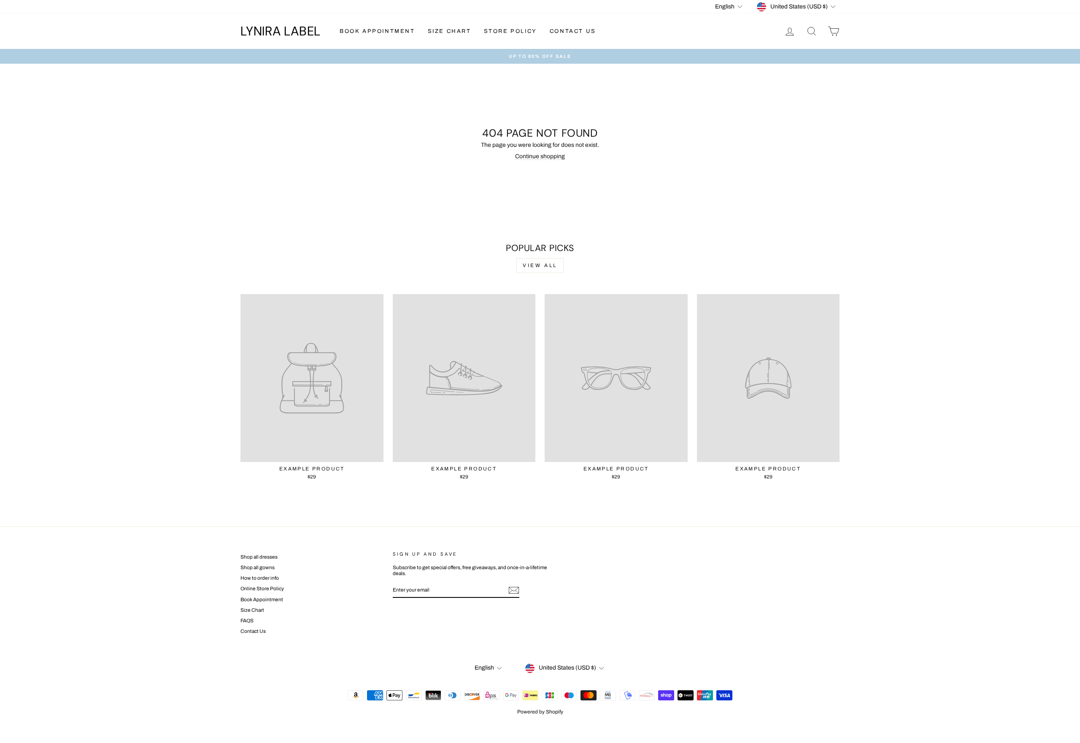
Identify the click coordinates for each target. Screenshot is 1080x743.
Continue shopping (540, 156)
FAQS (247, 620)
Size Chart (449, 31)
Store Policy (510, 31)
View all (540, 265)
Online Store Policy (262, 588)
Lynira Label (280, 31)
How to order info (259, 578)
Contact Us (573, 31)
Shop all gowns (257, 567)
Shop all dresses (259, 556)
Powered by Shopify (540, 712)
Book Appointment (377, 31)
